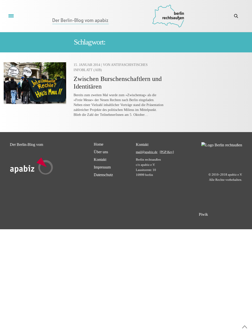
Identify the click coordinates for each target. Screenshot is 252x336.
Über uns (101, 152)
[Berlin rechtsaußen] (168, 16)
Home (98, 144)
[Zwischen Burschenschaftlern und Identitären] (35, 83)
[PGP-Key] (167, 152)
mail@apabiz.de (147, 152)
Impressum (102, 167)
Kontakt (100, 159)
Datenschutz (103, 175)
